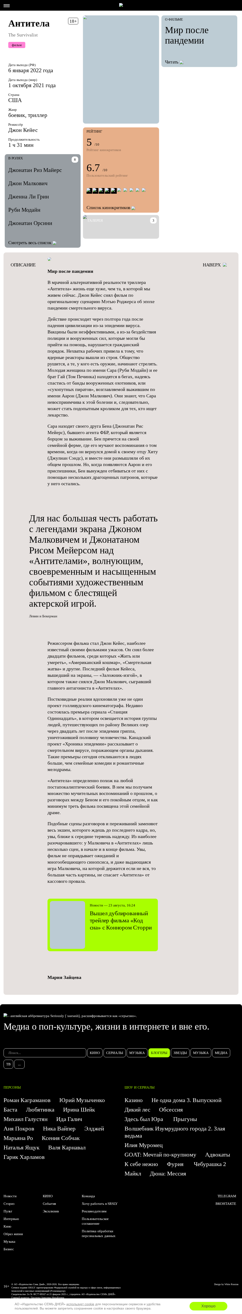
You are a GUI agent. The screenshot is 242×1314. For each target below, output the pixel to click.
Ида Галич (69, 1119)
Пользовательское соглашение (95, 1221)
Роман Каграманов (27, 1100)
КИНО (48, 1196)
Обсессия (171, 1109)
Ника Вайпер (59, 1128)
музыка (137, 1053)
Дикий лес (137, 1109)
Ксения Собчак (61, 1138)
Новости (10, 1196)
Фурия (176, 1164)
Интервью (11, 1219)
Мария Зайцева (64, 977)
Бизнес (9, 1249)
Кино (7, 1226)
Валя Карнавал (67, 1147)
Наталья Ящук (21, 1147)
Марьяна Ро (18, 1138)
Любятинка (40, 1109)
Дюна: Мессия (168, 1173)
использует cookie (80, 1304)
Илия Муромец (144, 1145)
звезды (180, 1053)
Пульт (8, 1211)
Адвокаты (217, 1154)
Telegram (226, 1196)
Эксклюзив (51, 1211)
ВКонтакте (226, 1204)
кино (95, 1053)
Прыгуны (185, 1119)
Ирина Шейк (79, 1109)
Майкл (133, 1173)
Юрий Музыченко (82, 1100)
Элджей (94, 1128)
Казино (134, 1100)
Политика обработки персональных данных (98, 1233)
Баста (10, 1109)
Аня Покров (19, 1128)
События (49, 1204)
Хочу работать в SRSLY (100, 1204)
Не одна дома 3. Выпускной (186, 1100)
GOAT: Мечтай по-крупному (160, 1154)
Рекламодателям (94, 1211)
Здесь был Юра (144, 1119)
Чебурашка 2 (210, 1164)
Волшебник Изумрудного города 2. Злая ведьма (175, 1132)
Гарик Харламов (24, 1157)
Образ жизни (13, 1234)
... (19, 1064)
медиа (221, 1053)
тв (8, 1064)
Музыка (9, 1241)
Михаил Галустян (26, 1119)
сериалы (114, 1053)
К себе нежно (141, 1164)
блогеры (159, 1053)
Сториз (9, 1204)
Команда (88, 1196)
